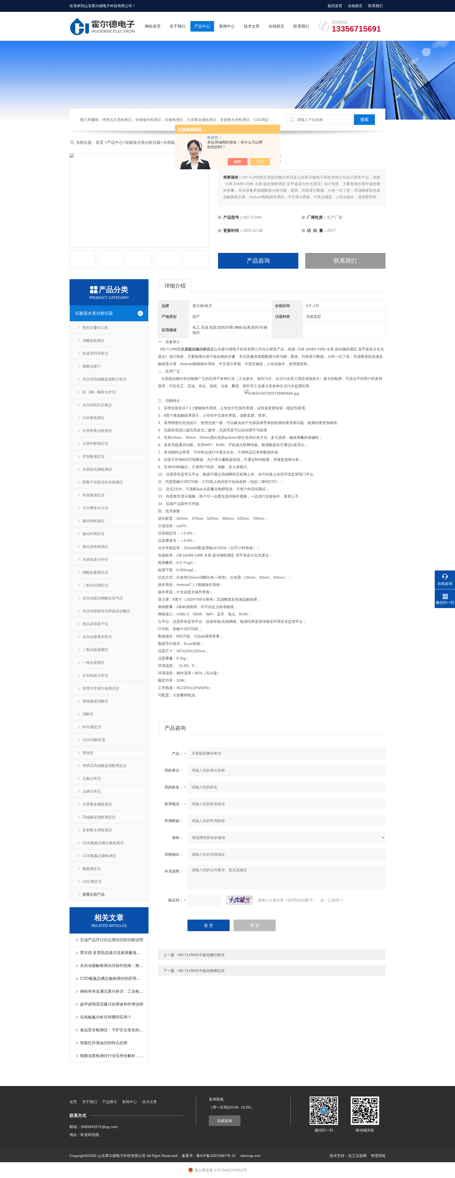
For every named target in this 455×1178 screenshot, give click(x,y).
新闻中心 (227, 26)
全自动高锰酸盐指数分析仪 (104, 379)
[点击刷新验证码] (239, 900)
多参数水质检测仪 (97, 830)
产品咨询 (258, 260)
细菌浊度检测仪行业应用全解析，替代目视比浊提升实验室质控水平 (111, 1055)
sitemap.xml (250, 1156)
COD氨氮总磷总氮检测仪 (103, 843)
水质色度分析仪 (95, 559)
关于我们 (177, 26)
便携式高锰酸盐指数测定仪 (104, 765)
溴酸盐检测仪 (93, 340)
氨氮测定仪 (91, 868)
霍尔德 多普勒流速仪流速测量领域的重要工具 (111, 952)
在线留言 (355, 6)
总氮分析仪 (91, 778)
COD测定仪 (92, 881)
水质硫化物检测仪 (97, 469)
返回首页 (335, 6)
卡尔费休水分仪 (95, 508)
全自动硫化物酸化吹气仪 (102, 598)
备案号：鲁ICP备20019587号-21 (209, 1156)
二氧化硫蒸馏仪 (95, 649)
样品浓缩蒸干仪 (95, 624)
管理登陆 (378, 1156)
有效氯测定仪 (93, 495)
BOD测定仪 (91, 727)
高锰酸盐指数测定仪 (99, 817)
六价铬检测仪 (93, 418)
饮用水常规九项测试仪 (100, 688)
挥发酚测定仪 (93, 456)
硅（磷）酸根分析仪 (99, 392)
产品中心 (202, 26)
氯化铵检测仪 (93, 521)
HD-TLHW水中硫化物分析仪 (201, 955)
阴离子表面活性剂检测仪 (102, 482)
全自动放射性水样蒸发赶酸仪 (106, 611)
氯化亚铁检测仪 (95, 546)
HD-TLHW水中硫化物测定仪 (201, 970)
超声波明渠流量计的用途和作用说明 (111, 1004)
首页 (100, 142)
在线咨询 (224, 1121)
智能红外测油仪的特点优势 (103, 1043)
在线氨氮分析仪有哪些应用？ (105, 1017)
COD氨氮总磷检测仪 (99, 856)
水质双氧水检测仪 (97, 431)
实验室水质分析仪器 (143, 142)
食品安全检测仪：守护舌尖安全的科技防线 (111, 1030)
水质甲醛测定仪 (95, 443)
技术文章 (252, 26)
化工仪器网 (357, 1156)
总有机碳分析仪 (95, 675)
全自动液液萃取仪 (97, 637)
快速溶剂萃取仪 (95, 353)
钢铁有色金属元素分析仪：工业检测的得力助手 (111, 991)
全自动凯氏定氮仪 (97, 405)
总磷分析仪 (91, 791)
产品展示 (109, 1102)
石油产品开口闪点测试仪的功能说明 (111, 939)
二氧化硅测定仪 (95, 585)
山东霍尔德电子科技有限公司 (108, 6)
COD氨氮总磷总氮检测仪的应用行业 (111, 978)
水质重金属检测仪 (97, 804)
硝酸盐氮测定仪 (95, 572)
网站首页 (153, 26)
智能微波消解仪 (95, 701)
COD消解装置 (93, 740)
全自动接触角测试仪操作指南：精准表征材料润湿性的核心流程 (111, 965)
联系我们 (375, 6)
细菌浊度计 (91, 366)
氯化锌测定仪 (93, 534)
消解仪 (87, 714)
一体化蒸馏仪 (93, 662)
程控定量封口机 (95, 327)
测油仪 (87, 753)
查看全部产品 (93, 894)
